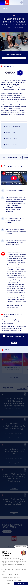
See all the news (14, 377)
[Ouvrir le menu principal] (2, 2)
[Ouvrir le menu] (25, 2)
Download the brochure (14, 54)
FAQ (8, 546)
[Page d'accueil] (7, 2)
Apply (14, 342)
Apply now (14, 58)
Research (21, 2)
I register (7, 531)
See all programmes (22, 388)
